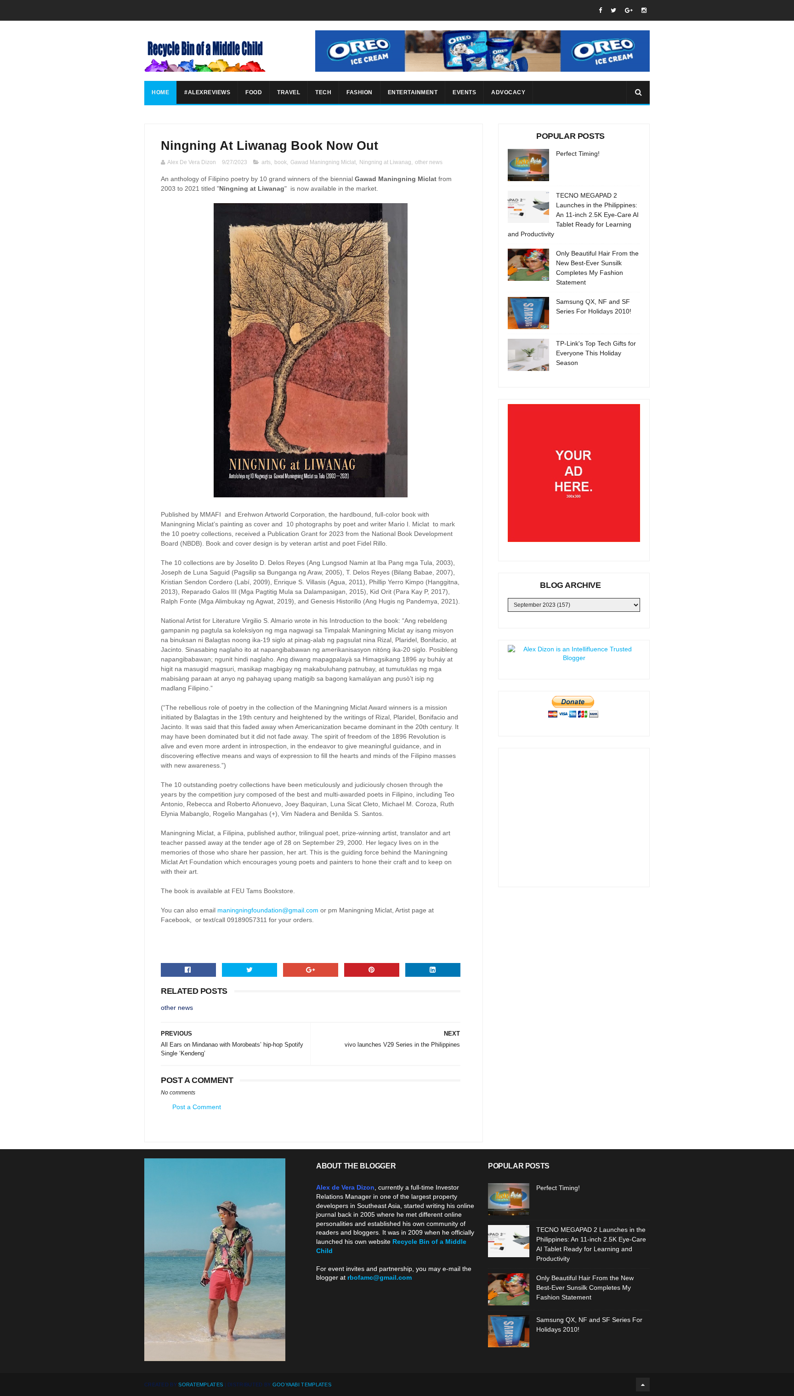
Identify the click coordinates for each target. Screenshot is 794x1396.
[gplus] (629, 10)
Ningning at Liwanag (385, 162)
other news (428, 162)
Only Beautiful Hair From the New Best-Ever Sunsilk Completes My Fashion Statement (585, 1287)
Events (464, 92)
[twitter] (613, 10)
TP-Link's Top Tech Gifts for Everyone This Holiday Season (596, 353)
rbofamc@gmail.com (379, 1277)
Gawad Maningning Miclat (323, 162)
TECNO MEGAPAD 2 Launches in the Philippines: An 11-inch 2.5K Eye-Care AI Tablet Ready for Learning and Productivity (573, 215)
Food (253, 92)
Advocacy (508, 92)
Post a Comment (196, 1107)
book (280, 162)
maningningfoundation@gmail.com (267, 910)
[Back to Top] (643, 1384)
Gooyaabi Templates (301, 1384)
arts (266, 162)
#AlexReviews (207, 92)
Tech (323, 92)
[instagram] (644, 10)
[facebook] (600, 10)
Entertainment (413, 92)
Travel (288, 92)
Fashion (359, 92)
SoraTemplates (200, 1384)
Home (160, 92)
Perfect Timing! (578, 153)
